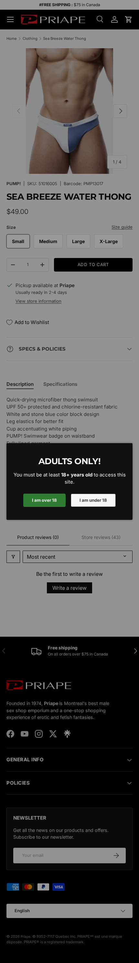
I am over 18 (44, 500)
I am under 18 (93, 500)
